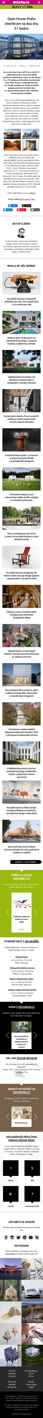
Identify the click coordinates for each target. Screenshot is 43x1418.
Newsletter (12, 1387)
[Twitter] (18, 1237)
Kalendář (12, 1384)
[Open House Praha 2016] (21, 47)
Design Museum (27, 1058)
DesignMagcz (10, 1253)
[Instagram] (12, 1237)
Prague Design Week (21, 1140)
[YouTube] (30, 1237)
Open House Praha (27, 199)
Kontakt (12, 1370)
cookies (17, 1407)
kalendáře (32, 941)
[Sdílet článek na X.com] (26, 205)
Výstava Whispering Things (21, 978)
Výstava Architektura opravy (22, 967)
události (32, 192)
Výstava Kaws (22, 957)
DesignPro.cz (21, 1092)
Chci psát (12, 1376)
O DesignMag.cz (31, 1370)
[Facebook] (5, 1237)
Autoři (31, 1373)
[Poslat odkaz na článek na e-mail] (35, 209)
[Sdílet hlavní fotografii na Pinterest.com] (21, 209)
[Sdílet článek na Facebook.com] (13, 205)
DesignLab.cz (27, 1414)
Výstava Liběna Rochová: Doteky (22, 989)
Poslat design (31, 1384)
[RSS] (37, 1237)
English (31, 1387)
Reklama (12, 1373)
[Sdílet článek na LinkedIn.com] (8, 209)
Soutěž (31, 1381)
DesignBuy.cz (21, 878)
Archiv (31, 1376)
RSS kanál (12, 1381)
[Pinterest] (24, 1237)
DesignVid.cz (26, 1007)
